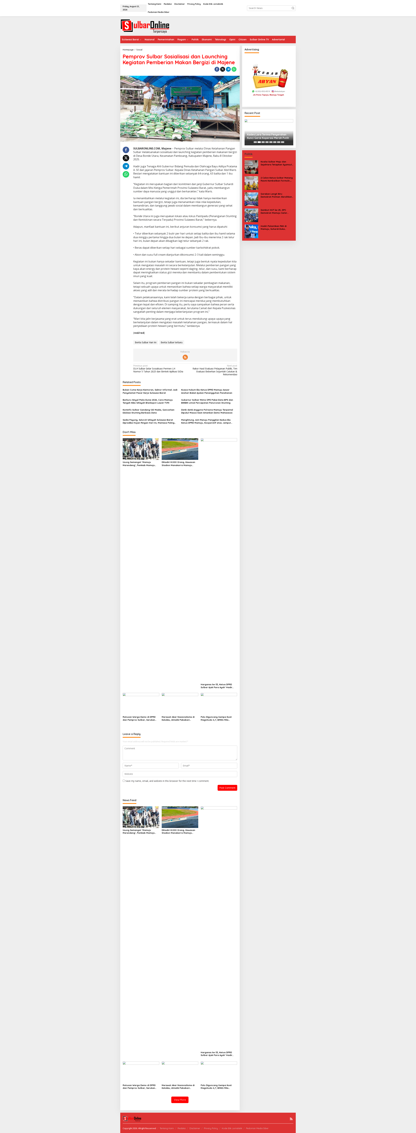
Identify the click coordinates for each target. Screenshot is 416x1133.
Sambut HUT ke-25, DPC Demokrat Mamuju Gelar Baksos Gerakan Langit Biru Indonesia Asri (276, 211)
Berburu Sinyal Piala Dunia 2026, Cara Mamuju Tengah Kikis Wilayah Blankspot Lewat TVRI (148, 401)
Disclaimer (194, 1128)
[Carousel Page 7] (278, 142)
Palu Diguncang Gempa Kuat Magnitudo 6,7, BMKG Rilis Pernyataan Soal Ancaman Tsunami (216, 718)
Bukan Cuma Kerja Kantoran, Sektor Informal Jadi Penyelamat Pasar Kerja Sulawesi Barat (150, 391)
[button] (293, 8)
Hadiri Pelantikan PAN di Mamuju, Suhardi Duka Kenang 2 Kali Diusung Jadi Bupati (275, 227)
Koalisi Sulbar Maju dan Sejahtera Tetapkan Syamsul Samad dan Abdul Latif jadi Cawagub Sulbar (276, 163)
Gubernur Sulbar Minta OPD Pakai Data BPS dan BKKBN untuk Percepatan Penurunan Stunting (207, 401)
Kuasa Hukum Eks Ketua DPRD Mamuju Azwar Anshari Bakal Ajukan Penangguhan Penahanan (206, 391)
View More (180, 1099)
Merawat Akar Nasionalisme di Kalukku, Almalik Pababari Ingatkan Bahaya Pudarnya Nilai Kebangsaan (179, 718)
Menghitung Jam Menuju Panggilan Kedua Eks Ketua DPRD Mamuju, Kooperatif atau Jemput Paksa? (206, 421)
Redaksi (182, 1128)
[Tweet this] (222, 69)
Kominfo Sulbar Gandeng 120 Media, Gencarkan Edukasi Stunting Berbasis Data (148, 411)
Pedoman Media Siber (257, 1128)
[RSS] (185, 357)
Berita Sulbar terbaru (171, 342)
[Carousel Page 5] (271, 142)
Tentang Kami (167, 1128)
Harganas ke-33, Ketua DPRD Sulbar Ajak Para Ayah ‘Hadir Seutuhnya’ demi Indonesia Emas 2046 (218, 686)
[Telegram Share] (228, 69)
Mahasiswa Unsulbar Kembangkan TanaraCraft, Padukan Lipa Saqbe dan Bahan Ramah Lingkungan (268, 136)
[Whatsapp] (234, 69)
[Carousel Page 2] (259, 142)
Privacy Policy (211, 1128)
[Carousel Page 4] (267, 142)
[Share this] (216, 69)
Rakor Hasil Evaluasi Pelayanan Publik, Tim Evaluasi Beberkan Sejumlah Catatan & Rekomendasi (215, 370)
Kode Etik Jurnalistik (232, 1128)
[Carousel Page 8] (282, 142)
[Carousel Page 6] (274, 142)
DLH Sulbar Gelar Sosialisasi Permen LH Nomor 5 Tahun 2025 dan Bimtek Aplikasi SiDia (158, 368)
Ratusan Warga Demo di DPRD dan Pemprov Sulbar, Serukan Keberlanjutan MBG (139, 718)
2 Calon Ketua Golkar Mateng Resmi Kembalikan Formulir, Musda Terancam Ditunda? (277, 179)
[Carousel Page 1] (255, 142)
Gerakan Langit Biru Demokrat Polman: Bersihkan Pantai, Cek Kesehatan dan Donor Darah (276, 195)
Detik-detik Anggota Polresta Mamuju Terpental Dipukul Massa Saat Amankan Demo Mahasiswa (207, 411)
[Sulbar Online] (148, 25)
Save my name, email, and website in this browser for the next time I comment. (167, 780)
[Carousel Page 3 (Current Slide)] (263, 142)
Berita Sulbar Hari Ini (145, 342)
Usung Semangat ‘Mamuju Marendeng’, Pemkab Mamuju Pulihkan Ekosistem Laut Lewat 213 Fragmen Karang (139, 464)
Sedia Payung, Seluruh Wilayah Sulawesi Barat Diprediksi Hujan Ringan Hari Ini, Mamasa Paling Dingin (148, 421)
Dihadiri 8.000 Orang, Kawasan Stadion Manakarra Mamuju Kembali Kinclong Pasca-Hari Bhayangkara (178, 464)
